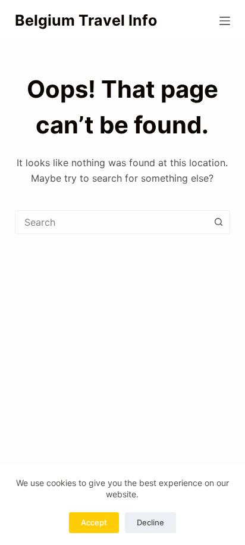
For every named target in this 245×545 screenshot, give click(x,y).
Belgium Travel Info (86, 20)
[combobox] (111, 222)
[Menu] (224, 20)
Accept (94, 522)
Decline (150, 522)
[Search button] (218, 222)
